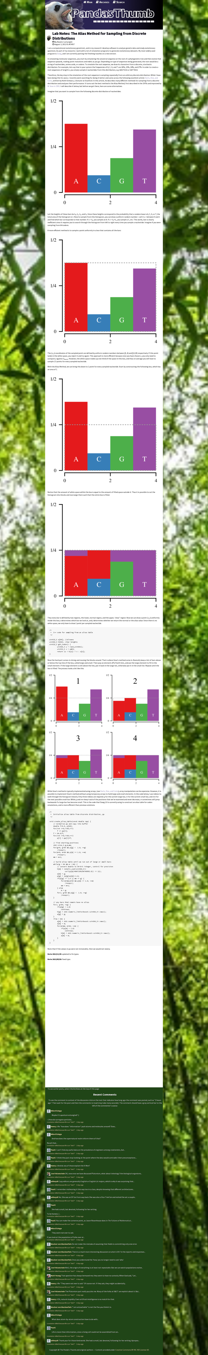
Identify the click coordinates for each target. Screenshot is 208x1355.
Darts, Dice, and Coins (109, 791)
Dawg (59, 53)
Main (89, 2)
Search (120, 2)
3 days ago (80, 1153)
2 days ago (80, 1122)
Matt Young (56, 1275)
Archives (104, 2)
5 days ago (80, 1311)
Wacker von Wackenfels (61, 1244)
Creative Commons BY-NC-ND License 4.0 (132, 1350)
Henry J (54, 1126)
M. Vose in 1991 (54, 86)
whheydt (54, 1181)
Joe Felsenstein (58, 1173)
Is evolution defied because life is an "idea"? (61, 1122)
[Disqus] (104, 992)
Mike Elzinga (56, 1111)
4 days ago (80, 1240)
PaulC (53, 1150)
